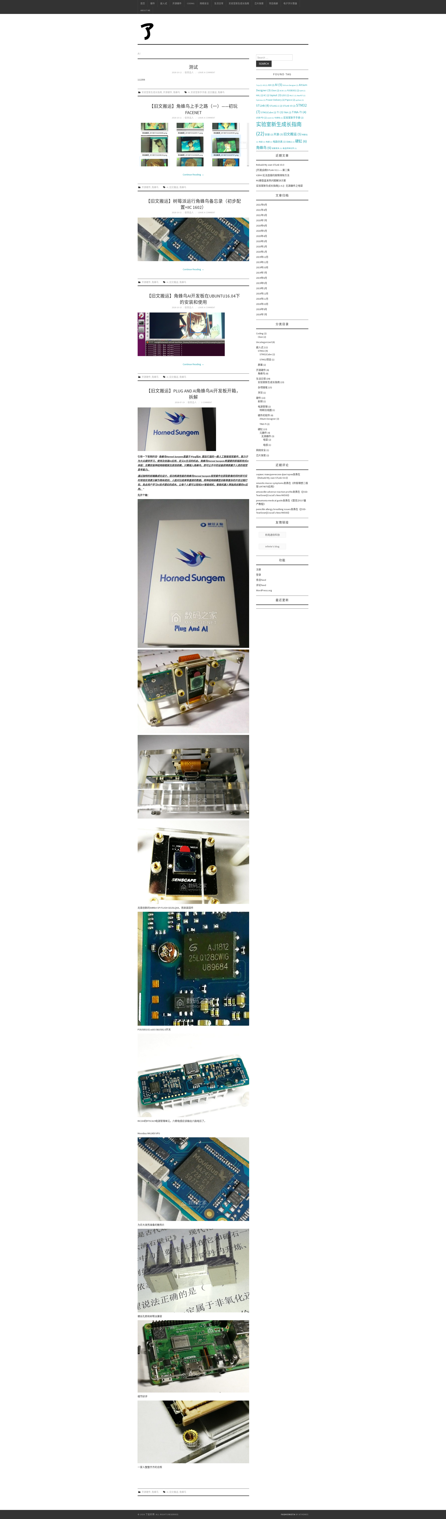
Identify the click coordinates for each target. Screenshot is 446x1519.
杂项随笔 (263, 387)
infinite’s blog (272, 546)
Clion (275, 90)
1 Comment (206, 402)
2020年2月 (261, 246)
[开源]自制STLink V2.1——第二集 (273, 170)
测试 (193, 67)
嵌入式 (163, 3)
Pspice (290, 99)
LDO (285, 95)
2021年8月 (261, 204)
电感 (269, 142)
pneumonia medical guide (269, 500)
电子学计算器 (290, 3)
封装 (269, 134)
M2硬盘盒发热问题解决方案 (271, 180)
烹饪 (260, 392)
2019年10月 (262, 267)
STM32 (261, 350)
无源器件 (266, 436)
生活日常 (218, 3)
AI (189, 92)
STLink (262, 105)
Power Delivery (275, 99)
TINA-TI (299, 112)
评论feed (261, 585)
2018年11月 (262, 298)
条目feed (261, 579)
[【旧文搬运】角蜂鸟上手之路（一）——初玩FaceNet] (193, 144)
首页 (142, 3)
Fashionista (288, 1514)
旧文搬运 (212, 92)
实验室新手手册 (199, 92)
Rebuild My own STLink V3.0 (270, 164)
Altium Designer (268, 418)
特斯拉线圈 (266, 410)
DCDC (283, 91)
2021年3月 (261, 215)
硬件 (152, 3)
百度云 (290, 142)
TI (280, 112)
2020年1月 (261, 251)
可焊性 (278, 118)
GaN (302, 91)
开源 (278, 134)
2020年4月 (261, 236)
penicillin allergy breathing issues (273, 509)
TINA (287, 112)
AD (265, 85)
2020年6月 (261, 225)
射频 (260, 401)
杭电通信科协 (272, 534)
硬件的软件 (264, 415)
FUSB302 (293, 90)
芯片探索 (259, 3)
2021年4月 (261, 209)
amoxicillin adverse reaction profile (274, 491)
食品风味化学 (290, 148)
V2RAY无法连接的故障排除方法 (272, 175)
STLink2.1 (276, 105)
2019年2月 (261, 288)
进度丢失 (277, 148)
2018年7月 (261, 314)
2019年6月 (261, 277)
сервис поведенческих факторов (274, 474)
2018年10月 (262, 304)
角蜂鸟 (176, 92)
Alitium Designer (290, 85)
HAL (259, 95)
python (300, 100)
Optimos (261, 100)
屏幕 (260, 364)
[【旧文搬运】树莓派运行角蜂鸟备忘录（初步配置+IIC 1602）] (193, 239)
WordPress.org (264, 590)
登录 (258, 574)
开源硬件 (177, 3)
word (270, 118)
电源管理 (263, 406)
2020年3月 (261, 241)
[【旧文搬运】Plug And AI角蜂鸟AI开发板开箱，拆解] (193, 429)
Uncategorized (264, 342)
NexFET (301, 95)
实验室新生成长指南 (239, 3)
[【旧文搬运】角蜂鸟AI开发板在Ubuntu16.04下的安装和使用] (193, 334)
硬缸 (301, 141)
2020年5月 (261, 230)
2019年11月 (262, 262)
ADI (271, 85)
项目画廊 (273, 3)
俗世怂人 (189, 72)
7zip (259, 85)
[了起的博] (147, 30)
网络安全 (204, 3)
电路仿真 (279, 141)
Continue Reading (193, 174)
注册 (258, 569)
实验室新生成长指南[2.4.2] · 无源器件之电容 (279, 185)
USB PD (261, 117)
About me (145, 10)
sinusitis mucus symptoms (270, 483)
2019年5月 (261, 283)
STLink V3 (289, 105)
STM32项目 (265, 359)
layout (275, 95)
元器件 (263, 432)
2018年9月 (261, 309)
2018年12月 (262, 293)
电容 (262, 142)
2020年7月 (261, 220)
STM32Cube (268, 112)
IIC (266, 95)
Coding (190, 3)
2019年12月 (262, 257)
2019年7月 (261, 272)
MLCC (293, 95)
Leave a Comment (206, 72)
